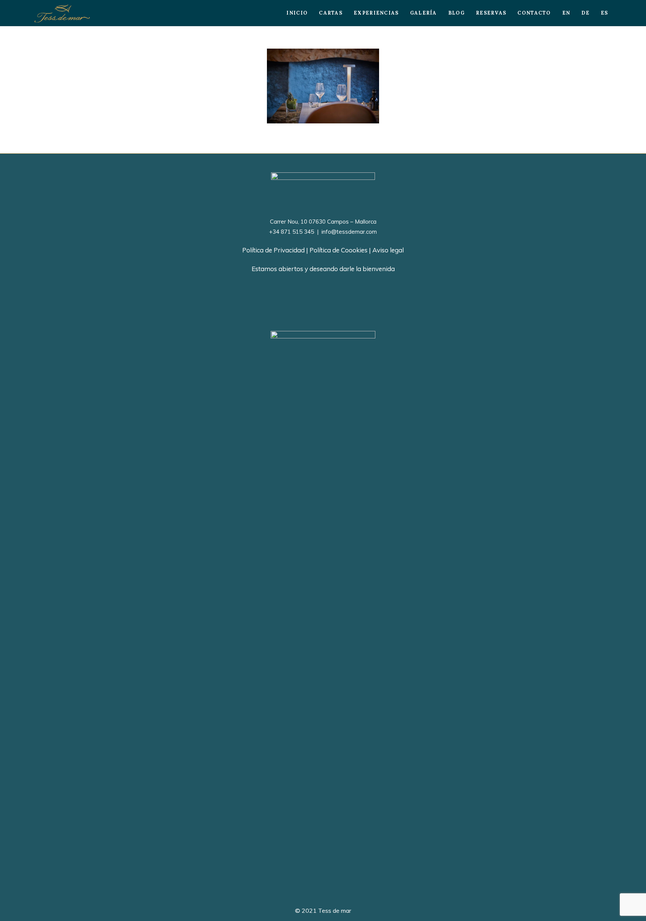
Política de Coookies (338, 250)
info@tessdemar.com (348, 231)
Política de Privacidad (273, 250)
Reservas (491, 13)
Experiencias (376, 13)
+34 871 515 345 (291, 231)
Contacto (534, 13)
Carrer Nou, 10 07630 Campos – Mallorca (323, 221)
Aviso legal (388, 250)
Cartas (330, 13)
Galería (423, 13)
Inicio (297, 13)
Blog (456, 13)
